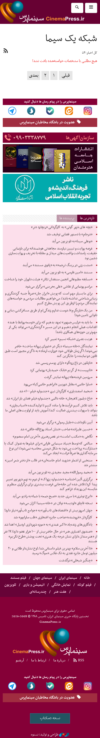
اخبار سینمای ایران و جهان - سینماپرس (50, 641)
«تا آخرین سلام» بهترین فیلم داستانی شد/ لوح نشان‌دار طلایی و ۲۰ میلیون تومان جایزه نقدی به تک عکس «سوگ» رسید (52, 551)
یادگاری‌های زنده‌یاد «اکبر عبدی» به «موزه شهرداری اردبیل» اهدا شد (48, 525)
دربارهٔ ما (59, 660)
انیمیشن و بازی (33, 585)
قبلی (66, 75)
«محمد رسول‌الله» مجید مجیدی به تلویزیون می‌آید (60, 472)
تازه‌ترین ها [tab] (87, 218)
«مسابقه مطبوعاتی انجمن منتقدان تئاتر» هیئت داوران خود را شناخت (48, 279)
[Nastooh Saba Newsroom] (64, 735)
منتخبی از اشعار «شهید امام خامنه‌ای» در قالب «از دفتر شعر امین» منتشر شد (51, 463)
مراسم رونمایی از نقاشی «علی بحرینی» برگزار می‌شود (58, 287)
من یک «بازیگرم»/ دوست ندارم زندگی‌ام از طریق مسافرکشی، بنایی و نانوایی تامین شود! (51, 313)
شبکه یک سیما (71, 39)
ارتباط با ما (38, 660)
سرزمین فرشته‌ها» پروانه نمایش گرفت (68, 377)
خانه (87, 578)
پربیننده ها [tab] (66, 218)
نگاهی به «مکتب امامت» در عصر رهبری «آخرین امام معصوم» (52, 437)
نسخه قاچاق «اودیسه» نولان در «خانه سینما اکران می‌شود (55, 503)
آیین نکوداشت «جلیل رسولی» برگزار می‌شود (64, 422)
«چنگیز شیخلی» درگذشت (75, 560)
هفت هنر (59, 592)
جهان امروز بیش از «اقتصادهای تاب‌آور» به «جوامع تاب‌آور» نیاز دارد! (48, 510)
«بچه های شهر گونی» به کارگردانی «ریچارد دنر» (61, 227)
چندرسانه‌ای (37, 592)
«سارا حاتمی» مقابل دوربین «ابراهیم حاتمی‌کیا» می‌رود (58, 384)
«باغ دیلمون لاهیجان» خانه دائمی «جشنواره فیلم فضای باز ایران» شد (49, 399)
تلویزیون (10, 585)
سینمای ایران (68, 578)
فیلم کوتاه (84, 585)
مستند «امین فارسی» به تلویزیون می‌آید (66, 272)
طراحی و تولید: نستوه (44, 735)
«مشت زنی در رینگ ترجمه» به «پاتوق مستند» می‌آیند (57, 265)
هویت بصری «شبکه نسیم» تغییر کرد (68, 339)
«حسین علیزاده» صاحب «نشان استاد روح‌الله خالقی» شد (56, 429)
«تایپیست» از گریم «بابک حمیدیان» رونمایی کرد (61, 370)
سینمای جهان (42, 578)
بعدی (34, 75)
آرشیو (20, 660)
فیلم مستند (18, 578)
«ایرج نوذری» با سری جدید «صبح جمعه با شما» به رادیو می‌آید (52, 496)
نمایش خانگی (61, 585)
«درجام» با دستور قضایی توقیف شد (69, 234)
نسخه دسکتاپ (50, 718)
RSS (80, 660)
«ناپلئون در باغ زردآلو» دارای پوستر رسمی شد (64, 363)
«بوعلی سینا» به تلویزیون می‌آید (72, 241)
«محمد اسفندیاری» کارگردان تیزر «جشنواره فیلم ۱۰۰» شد (55, 391)
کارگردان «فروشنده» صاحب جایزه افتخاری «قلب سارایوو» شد (53, 517)
